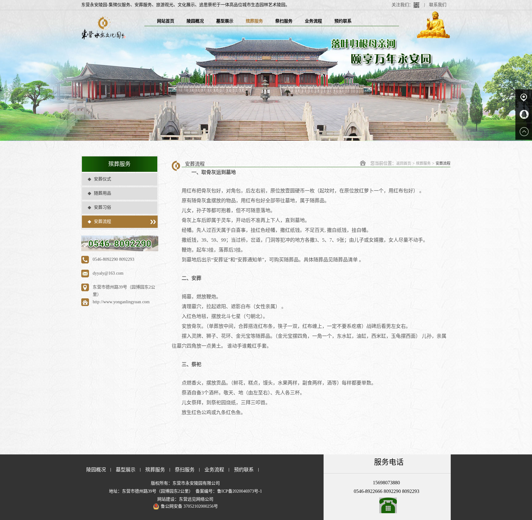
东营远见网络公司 (196, 499)
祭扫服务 (283, 21)
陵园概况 (195, 21)
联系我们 (437, 4)
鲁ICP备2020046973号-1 (239, 491)
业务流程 (313, 21)
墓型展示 (224, 21)
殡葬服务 (254, 21)
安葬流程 (102, 221)
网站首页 (165, 21)
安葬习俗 (102, 207)
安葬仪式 (102, 179)
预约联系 (343, 21)
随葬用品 (102, 193)
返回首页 (403, 163)
